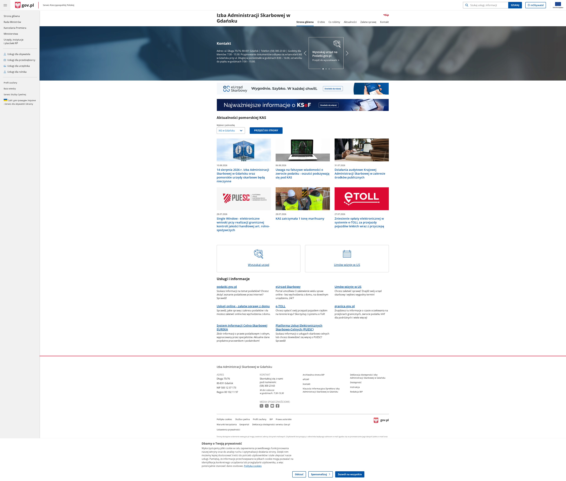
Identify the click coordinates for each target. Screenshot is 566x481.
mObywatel (537, 5)
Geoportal (244, 424)
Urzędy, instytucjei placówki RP (13, 41)
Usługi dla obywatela (18, 54)
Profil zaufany (10, 82)
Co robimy (334, 22)
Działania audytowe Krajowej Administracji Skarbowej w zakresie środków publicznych (360, 173)
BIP (271, 419)
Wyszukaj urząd (258, 265)
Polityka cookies (224, 419)
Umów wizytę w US (347, 265)
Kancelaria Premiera (15, 28)
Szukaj (515, 5)
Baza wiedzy (10, 88)
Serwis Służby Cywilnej (15, 94)
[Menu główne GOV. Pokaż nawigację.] (5, 5)
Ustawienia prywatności (228, 429)
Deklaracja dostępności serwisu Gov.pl (271, 424)
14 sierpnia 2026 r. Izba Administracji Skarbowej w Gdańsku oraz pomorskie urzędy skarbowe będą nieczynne (243, 175)
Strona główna (15, 16)
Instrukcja (355, 387)
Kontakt (384, 22)
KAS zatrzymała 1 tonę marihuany (300, 219)
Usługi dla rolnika (17, 71)
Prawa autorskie (284, 419)
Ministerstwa (11, 33)
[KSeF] (303, 105)
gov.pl (384, 424)
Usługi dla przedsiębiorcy (21, 60)
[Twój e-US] (303, 89)
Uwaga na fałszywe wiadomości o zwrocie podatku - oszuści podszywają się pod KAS (302, 173)
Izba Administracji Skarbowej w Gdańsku (253, 18)
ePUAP (306, 379)
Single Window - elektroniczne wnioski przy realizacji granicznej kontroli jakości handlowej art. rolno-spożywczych (243, 224)
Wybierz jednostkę (233, 125)
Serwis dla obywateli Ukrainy (20, 102)
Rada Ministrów (12, 22)
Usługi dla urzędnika (18, 66)
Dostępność (356, 382)
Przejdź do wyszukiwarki (325, 55)
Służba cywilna (242, 419)
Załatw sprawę (368, 22)
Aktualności (350, 22)
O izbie (321, 22)
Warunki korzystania (227, 424)
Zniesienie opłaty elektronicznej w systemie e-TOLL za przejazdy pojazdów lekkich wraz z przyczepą (359, 222)
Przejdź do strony (266, 130)
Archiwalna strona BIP (313, 374)
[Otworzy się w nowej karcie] (262, 406)
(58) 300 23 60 (267, 385)
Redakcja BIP (356, 391)
